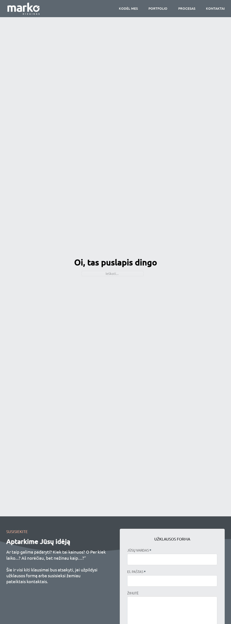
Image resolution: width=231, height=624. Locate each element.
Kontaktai (215, 8)
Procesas (186, 8)
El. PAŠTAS (136, 571)
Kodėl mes (128, 8)
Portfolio (157, 8)
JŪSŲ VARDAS (139, 550)
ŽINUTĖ (133, 593)
